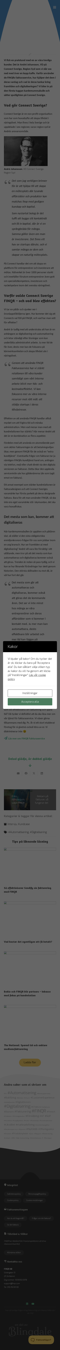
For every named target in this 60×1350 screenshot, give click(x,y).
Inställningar (30, 693)
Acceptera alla (30, 701)
